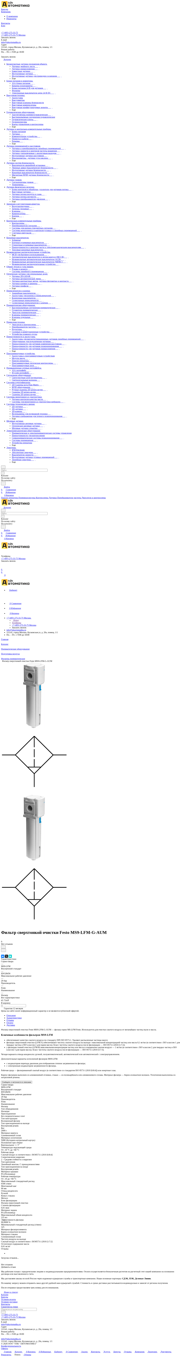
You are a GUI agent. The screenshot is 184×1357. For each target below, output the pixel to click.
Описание (11, 1015)
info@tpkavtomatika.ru (11, 42)
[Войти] (2, 567)
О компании (12, 16)
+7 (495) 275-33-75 (9, 32)
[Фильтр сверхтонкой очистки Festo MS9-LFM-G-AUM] (34, 860)
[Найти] (3, 483)
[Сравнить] (3, 950)
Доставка (10, 1025)
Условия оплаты (8, 1299)
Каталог (4, 1294)
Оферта (4, 1348)
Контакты (5, 1304)
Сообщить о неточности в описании (16, 1082)
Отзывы (10, 1020)
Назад (16, 620)
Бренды (4, 1297)
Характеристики (14, 1018)
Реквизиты (11, 19)
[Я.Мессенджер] (10, 956)
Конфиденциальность (11, 1346)
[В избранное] (3, 947)
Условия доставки (9, 1302)
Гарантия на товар (9, 1307)
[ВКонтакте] (2, 956)
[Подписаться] (3, 1312)
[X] (6, 956)
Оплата (9, 1023)
